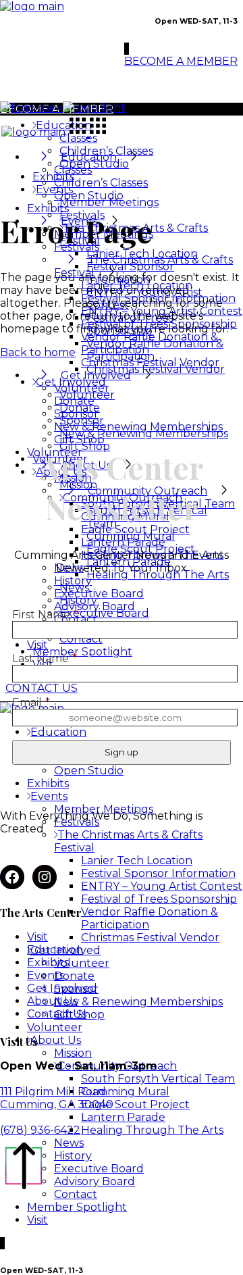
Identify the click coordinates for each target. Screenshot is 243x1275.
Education (55, 949)
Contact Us (56, 1013)
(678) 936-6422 (40, 1130)
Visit (37, 936)
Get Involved (62, 988)
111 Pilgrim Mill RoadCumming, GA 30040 (56, 1098)
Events (45, 975)
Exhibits (48, 962)
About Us (52, 1001)
